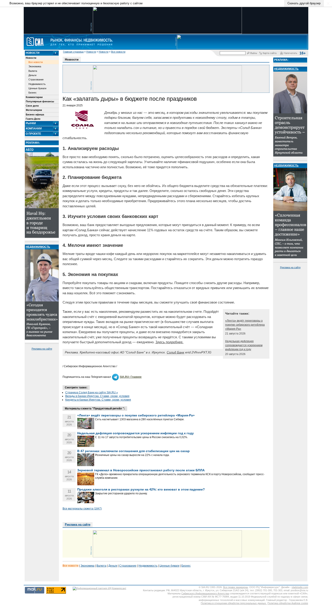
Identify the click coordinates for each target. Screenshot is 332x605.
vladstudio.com (300, 587)
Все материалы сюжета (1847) (82, 508)
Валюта (32, 71)
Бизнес (32, 92)
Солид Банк (175, 352)
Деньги (32, 75)
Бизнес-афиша (35, 114)
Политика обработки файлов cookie (287, 603)
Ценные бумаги (37, 88)
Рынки (31, 123)
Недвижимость (37, 84)
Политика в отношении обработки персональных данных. (234, 603)
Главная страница (73, 51)
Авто (29, 149)
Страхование (36, 79)
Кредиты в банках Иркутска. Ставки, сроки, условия (98, 399)
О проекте (33, 133)
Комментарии (34, 97)
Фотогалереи (34, 110)
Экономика (34, 66)
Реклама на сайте (42, 348)
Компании (34, 128)
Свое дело (32, 105)
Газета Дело (33, 118)
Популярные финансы (40, 101)
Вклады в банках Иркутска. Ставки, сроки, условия (97, 396)
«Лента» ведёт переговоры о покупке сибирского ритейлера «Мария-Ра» (245, 324)
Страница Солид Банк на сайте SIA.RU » (91, 392)
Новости (91, 51)
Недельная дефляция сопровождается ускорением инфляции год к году (243, 345)
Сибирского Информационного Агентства (205, 593)
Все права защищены (235, 587)
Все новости (118, 51)
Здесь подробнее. (169, 342)
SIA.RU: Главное (131, 376)
